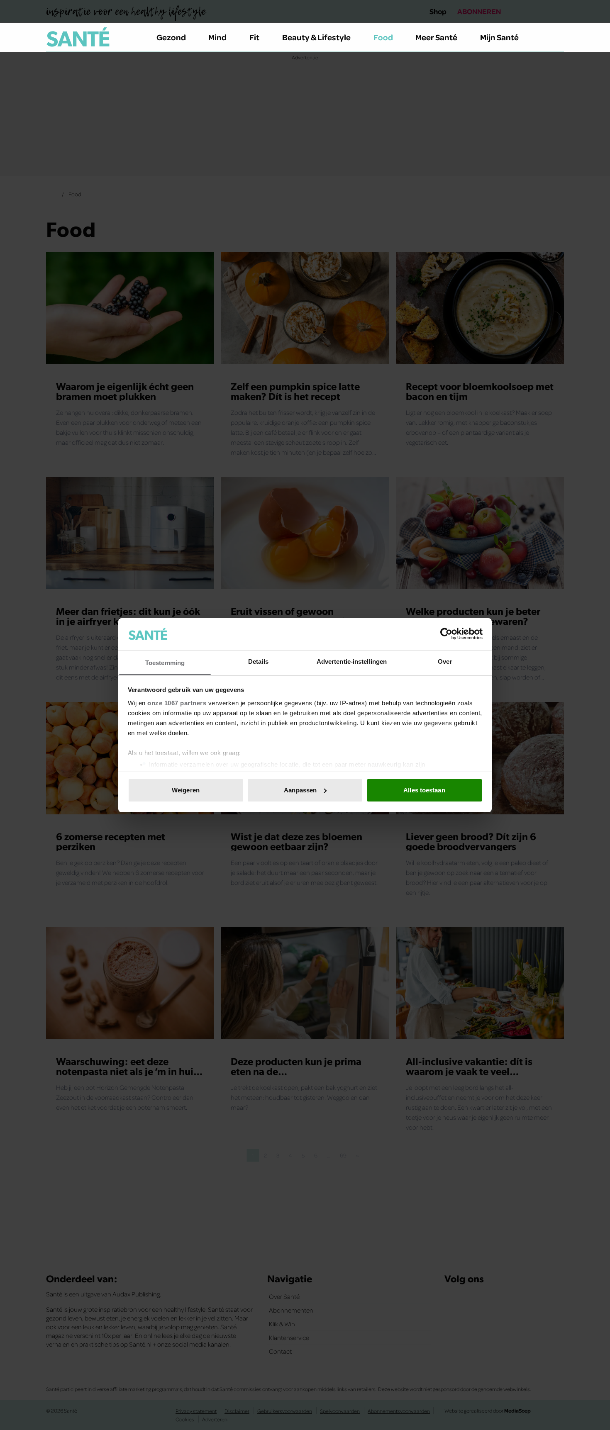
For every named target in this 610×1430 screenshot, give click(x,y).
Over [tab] (445, 661)
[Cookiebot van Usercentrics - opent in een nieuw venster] (446, 634)
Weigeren (186, 790)
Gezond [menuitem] (171, 37)
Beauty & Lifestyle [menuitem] (316, 37)
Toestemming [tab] (165, 662)
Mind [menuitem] (217, 37)
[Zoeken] (557, 37)
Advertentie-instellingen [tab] (352, 661)
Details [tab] (258, 661)
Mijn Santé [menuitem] (499, 37)
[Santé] (78, 37)
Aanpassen (300, 790)
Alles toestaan (424, 790)
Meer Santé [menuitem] (436, 37)
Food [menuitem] (383, 37)
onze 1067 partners (176, 702)
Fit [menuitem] (254, 37)
